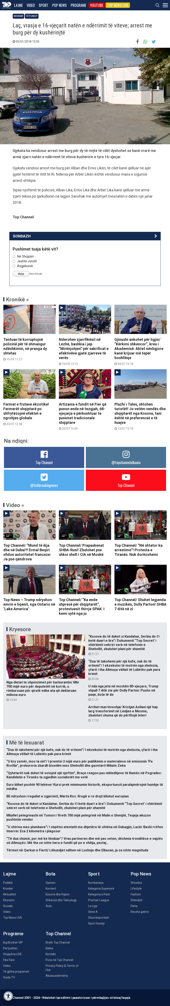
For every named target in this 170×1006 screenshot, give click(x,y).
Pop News (59, 5)
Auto (49, 906)
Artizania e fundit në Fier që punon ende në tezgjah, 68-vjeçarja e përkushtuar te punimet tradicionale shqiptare (82, 416)
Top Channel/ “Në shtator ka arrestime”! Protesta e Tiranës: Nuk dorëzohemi (138, 550)
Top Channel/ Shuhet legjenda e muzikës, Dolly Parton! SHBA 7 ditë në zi (140, 604)
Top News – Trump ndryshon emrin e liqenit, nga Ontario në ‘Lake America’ (29, 604)
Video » (15, 505)
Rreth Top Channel (58, 942)
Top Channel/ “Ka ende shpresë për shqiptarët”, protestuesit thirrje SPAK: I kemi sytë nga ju (81, 607)
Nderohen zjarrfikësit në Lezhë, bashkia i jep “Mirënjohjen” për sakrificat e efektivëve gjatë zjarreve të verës (84, 351)
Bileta (49, 948)
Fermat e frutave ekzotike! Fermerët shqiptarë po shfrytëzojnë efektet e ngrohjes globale (26, 414)
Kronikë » (17, 299)
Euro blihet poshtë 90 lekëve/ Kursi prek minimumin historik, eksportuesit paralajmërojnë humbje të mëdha (84, 787)
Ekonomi (9, 900)
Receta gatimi (140, 911)
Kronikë (18, 16)
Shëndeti (136, 900)
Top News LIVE (117, 5)
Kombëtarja (95, 882)
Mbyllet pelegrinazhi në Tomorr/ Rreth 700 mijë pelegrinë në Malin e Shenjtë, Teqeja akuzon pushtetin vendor (78, 817)
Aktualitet (9, 894)
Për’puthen (10, 948)
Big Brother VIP (13, 942)
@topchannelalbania (126, 462)
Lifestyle (136, 888)
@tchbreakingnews (44, 485)
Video (31, 5)
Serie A (93, 911)
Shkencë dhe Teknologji (61, 900)
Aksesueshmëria (57, 975)
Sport (43, 5)
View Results (35, 274)
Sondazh (22, 236)
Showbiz (136, 882)
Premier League (98, 900)
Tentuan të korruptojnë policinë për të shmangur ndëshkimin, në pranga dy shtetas (25, 349)
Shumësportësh (98, 917)
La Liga (92, 906)
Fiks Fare (9, 960)
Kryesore (20, 629)
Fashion (136, 894)
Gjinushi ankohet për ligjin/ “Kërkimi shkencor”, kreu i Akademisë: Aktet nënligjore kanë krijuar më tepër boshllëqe (138, 351)
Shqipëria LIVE (12, 954)
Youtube (96, 5)
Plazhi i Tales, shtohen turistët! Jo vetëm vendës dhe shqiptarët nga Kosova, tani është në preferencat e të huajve (140, 416)
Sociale (8, 906)
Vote (21, 273)
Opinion (51, 882)
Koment (51, 888)
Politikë (8, 882)
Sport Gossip (96, 923)
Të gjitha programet (16, 971)
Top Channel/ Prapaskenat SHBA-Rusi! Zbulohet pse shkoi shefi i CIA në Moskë (81, 550)
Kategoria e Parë (99, 894)
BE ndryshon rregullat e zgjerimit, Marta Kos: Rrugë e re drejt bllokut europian (67, 796)
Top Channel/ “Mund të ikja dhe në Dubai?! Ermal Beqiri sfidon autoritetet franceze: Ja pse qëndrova (27, 552)
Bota (50, 873)
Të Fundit (32, 16)
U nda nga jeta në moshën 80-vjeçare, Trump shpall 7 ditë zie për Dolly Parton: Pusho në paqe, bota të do (123, 692)
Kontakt (51, 954)
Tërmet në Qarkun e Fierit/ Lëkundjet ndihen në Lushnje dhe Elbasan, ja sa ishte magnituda (77, 850)
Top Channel (44, 462)
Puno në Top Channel (59, 960)
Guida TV (9, 977)
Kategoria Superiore (101, 888)
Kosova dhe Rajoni (57, 894)
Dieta (134, 906)
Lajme (18, 5)
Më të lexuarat (26, 743)
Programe (78, 5)
